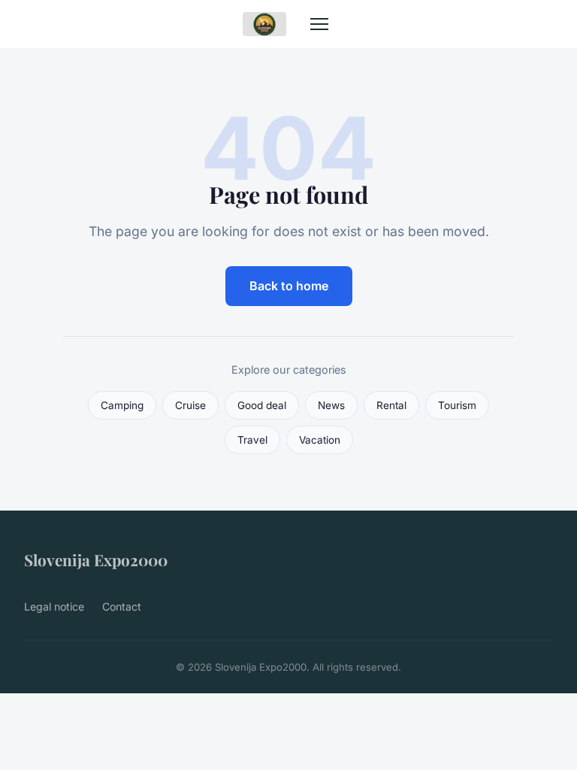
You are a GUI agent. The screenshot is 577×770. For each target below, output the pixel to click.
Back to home (288, 285)
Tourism (457, 405)
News (331, 405)
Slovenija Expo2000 (96, 559)
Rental (391, 405)
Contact (121, 606)
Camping (122, 405)
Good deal (261, 405)
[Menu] (319, 24)
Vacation (319, 440)
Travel (252, 440)
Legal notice (54, 606)
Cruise (190, 405)
